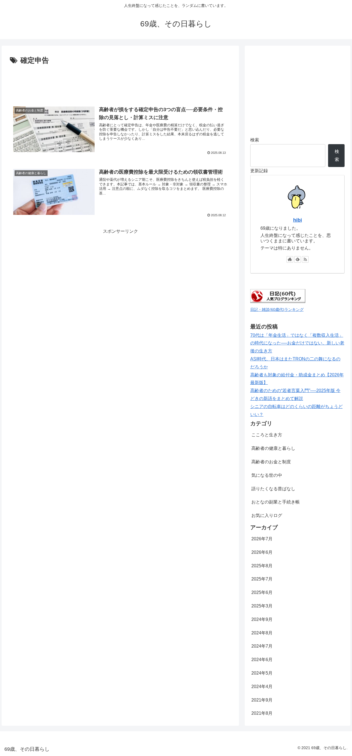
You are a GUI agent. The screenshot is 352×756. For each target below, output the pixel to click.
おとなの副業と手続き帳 (275, 502)
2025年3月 (262, 606)
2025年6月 (262, 592)
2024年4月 (262, 686)
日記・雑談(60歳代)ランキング (277, 309)
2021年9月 (262, 700)
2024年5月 (262, 673)
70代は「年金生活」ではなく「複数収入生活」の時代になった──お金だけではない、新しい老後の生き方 (297, 343)
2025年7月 (262, 579)
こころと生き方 (266, 434)
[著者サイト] (290, 259)
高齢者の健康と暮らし (273, 448)
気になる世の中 (266, 475)
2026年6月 (262, 552)
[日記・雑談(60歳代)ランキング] (277, 301)
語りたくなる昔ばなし (273, 488)
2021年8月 (262, 713)
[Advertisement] (120, 82)
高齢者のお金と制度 (271, 461)
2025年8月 (262, 565)
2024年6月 (262, 659)
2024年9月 (262, 619)
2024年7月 (262, 646)
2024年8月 (262, 633)
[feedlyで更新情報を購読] (297, 259)
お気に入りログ (266, 515)
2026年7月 (262, 538)
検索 (254, 140)
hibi (297, 220)
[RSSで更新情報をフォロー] (305, 259)
